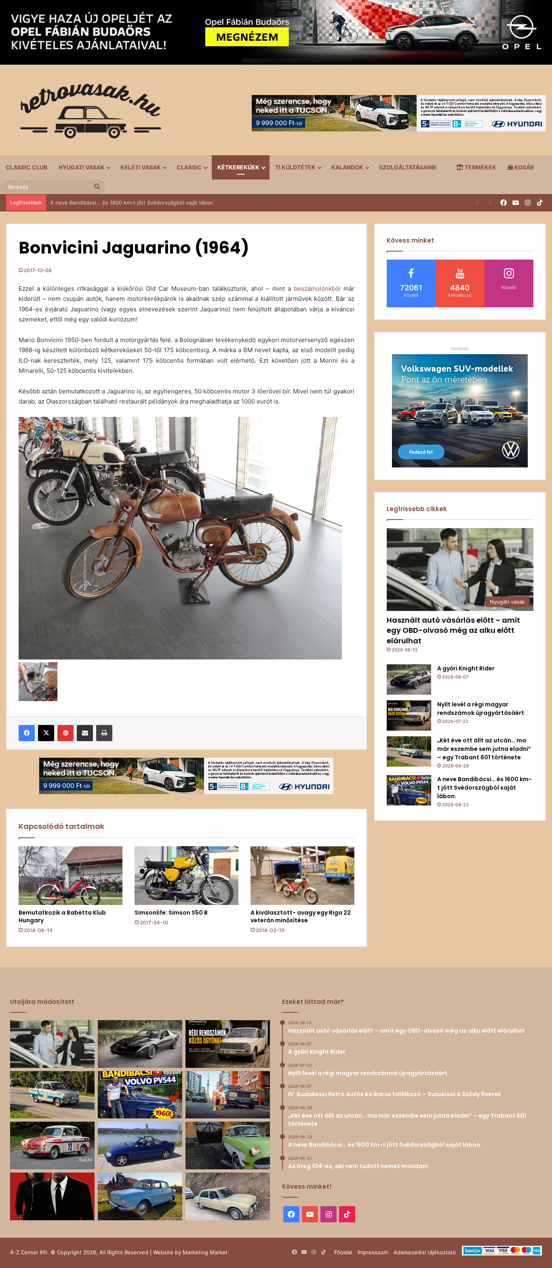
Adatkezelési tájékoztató (425, 1252)
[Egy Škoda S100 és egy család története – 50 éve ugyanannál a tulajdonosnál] (140, 1196)
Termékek (480, 167)
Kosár (523, 167)
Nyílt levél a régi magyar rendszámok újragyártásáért (480, 708)
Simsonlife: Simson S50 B (171, 913)
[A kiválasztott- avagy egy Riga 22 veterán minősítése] (302, 875)
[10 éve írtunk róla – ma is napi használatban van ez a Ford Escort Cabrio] (140, 1145)
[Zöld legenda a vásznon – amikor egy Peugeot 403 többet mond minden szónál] (52, 1196)
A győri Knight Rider (466, 668)
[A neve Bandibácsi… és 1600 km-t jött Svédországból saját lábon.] (409, 790)
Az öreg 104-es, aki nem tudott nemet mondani (110, 202)
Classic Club (26, 167)
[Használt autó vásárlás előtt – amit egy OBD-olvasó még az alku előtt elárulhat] (52, 1044)
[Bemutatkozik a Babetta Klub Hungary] (70, 875)
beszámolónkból (317, 288)
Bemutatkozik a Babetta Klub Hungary (62, 916)
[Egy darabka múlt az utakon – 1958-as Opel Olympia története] (227, 1145)
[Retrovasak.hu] (87, 114)
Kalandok (347, 167)
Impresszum (373, 1252)
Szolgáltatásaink (408, 167)
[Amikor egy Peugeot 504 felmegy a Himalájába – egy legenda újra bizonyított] (227, 1196)
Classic (189, 167)
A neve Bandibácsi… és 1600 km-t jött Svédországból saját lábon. (484, 787)
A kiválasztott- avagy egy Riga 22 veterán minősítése (301, 916)
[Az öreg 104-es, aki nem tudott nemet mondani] (227, 1095)
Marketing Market (205, 1252)
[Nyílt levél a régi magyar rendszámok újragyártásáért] (409, 715)
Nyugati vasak (82, 167)
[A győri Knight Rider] (409, 679)
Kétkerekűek (238, 167)
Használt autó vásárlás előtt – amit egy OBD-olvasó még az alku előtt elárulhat (453, 630)
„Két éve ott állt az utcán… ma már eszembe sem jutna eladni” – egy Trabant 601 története (484, 748)
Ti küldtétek (295, 167)
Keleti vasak (140, 167)
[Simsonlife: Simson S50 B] (186, 875)
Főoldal (343, 1252)
